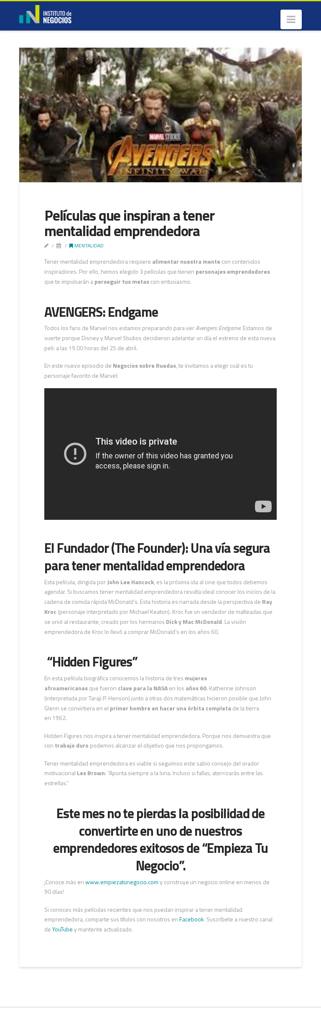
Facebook (191, 919)
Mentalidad (88, 245)
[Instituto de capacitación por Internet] (45, 13)
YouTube (62, 929)
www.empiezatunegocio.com (121, 882)
